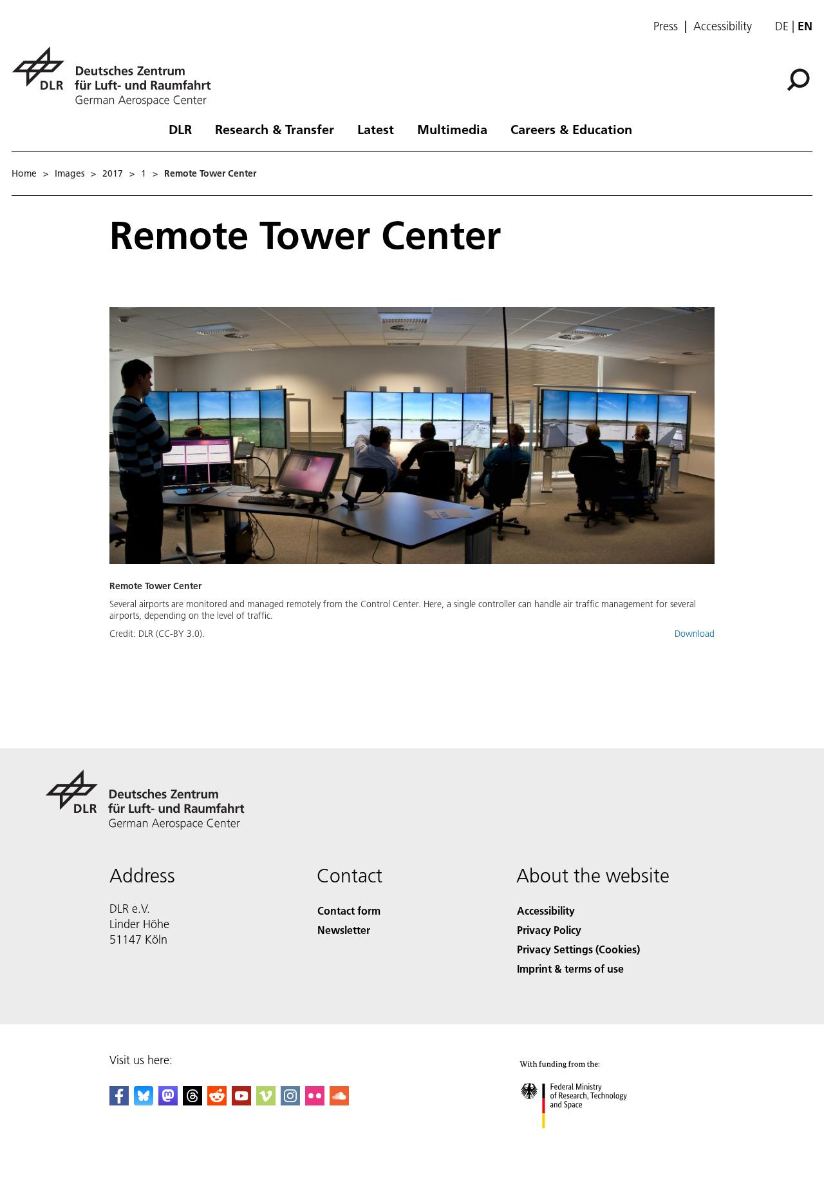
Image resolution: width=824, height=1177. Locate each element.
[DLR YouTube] (241, 1101)
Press (665, 26)
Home (24, 173)
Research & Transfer (274, 129)
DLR (180, 129)
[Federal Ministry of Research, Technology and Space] (591, 1141)
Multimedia (452, 129)
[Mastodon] (168, 1101)
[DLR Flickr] (314, 1101)
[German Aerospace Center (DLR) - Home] (116, 76)
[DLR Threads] (192, 1101)
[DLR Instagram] (290, 1101)
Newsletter (343, 930)
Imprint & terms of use (570, 968)
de (782, 26)
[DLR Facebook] (119, 1101)
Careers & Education (571, 129)
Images (69, 173)
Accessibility (722, 26)
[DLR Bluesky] (143, 1101)
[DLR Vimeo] (266, 1101)
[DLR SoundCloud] (339, 1101)
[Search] (800, 79)
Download (695, 633)
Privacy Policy (549, 930)
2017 (112, 173)
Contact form (348, 910)
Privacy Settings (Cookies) (578, 949)
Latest (375, 129)
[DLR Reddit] (217, 1101)
